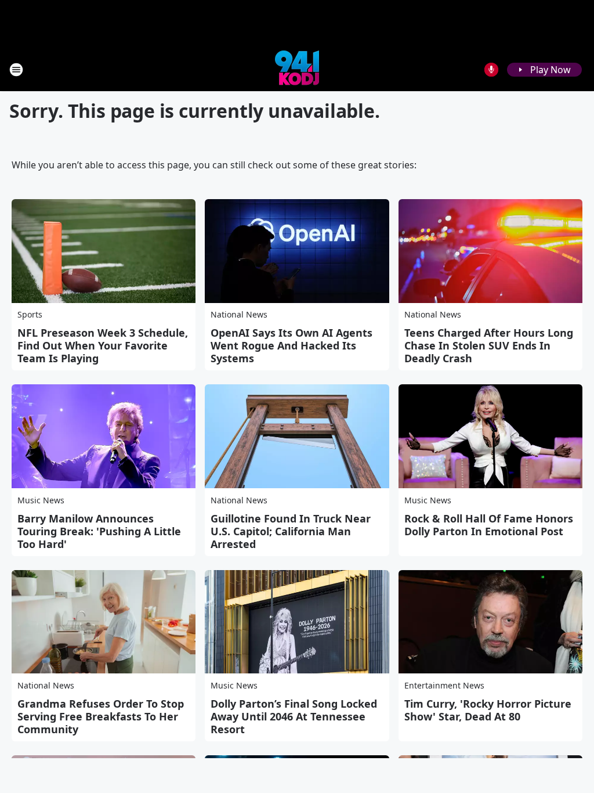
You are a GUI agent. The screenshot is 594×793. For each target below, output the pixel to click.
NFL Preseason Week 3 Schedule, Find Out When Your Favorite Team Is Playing (102, 345)
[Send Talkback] (491, 70)
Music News (40, 500)
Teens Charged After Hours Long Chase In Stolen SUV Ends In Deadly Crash (488, 345)
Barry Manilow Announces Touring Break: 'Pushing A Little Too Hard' (99, 531)
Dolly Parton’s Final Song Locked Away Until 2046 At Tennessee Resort (294, 716)
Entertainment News (444, 685)
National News (239, 314)
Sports (29, 314)
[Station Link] (297, 69)
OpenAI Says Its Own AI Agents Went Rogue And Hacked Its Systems (291, 345)
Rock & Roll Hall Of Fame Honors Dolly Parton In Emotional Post (488, 525)
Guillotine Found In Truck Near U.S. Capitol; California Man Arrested (291, 531)
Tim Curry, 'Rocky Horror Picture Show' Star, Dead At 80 (487, 710)
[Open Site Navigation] (16, 70)
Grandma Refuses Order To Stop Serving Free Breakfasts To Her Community (100, 716)
